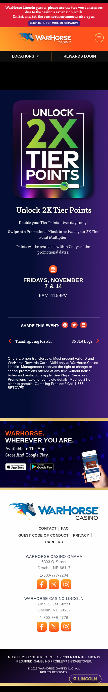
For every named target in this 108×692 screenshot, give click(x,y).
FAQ (65, 528)
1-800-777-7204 (54, 575)
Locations (23, 56)
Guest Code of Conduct (43, 535)
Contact (48, 528)
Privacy (81, 535)
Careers (54, 542)
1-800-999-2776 (54, 617)
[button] (65, 325)
